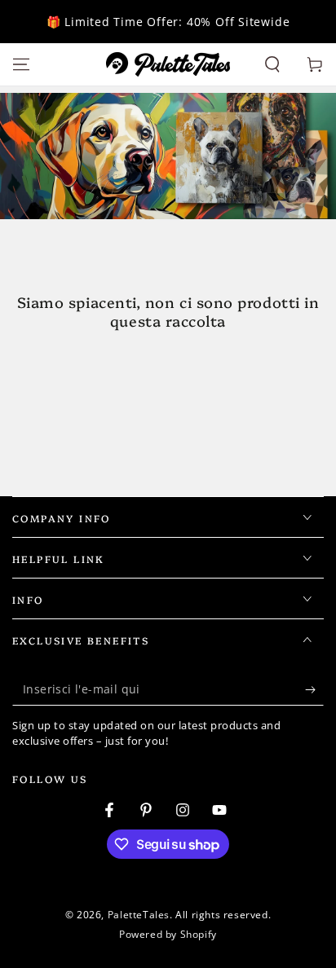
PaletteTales (139, 915)
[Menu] (21, 64)
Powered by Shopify (168, 934)
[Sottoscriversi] (314, 689)
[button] (272, 64)
